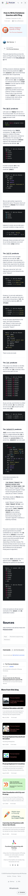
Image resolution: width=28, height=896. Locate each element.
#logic (5, 637)
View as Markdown (18, 21)
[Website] (15, 865)
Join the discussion (19, 650)
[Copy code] (23, 122)
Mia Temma (10, 42)
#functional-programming (16, 637)
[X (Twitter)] (15, 42)
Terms (19, 876)
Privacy (14, 876)
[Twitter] (10, 865)
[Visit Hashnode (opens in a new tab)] (14, 888)
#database (7, 640)
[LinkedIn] (13, 865)
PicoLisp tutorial (7, 629)
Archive (9, 876)
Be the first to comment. (19, 655)
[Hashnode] (18, 865)
